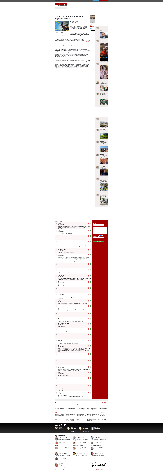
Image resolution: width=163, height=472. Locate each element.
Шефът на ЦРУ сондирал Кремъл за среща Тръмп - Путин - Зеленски (102, 419)
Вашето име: (94, 223)
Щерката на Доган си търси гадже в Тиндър (103, 41)
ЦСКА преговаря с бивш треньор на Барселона (81, 419)
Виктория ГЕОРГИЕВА (99, 453)
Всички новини (105, 402)
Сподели (91, 28)
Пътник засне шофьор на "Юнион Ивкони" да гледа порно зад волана (81, 409)
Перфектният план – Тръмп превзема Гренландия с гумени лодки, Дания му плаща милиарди (62, 440)
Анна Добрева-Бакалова (64, 465)
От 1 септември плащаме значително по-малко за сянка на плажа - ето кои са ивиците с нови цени (60, 409)
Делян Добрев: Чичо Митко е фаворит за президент (71, 404)
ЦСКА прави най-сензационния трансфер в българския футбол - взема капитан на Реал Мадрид (70, 419)
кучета (62, 33)
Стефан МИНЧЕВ (62, 458)
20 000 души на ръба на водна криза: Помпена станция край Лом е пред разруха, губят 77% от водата (103, 96)
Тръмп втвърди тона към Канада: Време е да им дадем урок (103, 156)
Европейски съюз (66, 33)
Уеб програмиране (100, 470)
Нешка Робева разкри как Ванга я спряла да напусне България (103, 83)
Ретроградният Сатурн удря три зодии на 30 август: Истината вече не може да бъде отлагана (92, 419)
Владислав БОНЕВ (63, 453)
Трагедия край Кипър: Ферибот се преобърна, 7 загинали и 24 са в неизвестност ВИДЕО (103, 143)
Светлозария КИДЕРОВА (64, 448)
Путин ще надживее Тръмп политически (60, 460)
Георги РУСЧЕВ (98, 442)
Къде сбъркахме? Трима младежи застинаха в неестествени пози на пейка (103, 196)
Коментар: (94, 226)
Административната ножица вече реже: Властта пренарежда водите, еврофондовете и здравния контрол (60, 415)
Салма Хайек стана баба (90, 404)
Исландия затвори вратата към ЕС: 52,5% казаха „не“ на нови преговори (103, 131)
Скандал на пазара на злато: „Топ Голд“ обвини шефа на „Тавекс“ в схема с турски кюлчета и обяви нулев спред (99, 445)
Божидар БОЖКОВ (81, 453)
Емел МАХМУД (62, 442)
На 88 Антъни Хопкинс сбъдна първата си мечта (103, 168)
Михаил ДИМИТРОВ (81, 448)
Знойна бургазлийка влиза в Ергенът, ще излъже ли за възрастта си (92, 409)
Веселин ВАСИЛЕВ (63, 437)
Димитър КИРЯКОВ (99, 448)
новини (60, 33)
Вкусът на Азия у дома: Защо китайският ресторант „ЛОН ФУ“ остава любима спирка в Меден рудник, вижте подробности (82, 7)
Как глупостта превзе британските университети (103, 119)
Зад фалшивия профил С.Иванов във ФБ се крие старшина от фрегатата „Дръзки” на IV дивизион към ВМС (80, 440)
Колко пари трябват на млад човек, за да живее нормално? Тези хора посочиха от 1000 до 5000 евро (103, 180)
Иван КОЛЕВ (97, 437)
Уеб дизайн (96, 470)
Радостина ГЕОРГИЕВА (81, 442)
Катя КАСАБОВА (80, 437)
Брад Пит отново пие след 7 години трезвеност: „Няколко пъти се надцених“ (103, 29)
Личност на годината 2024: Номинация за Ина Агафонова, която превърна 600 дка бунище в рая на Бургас (81, 445)
